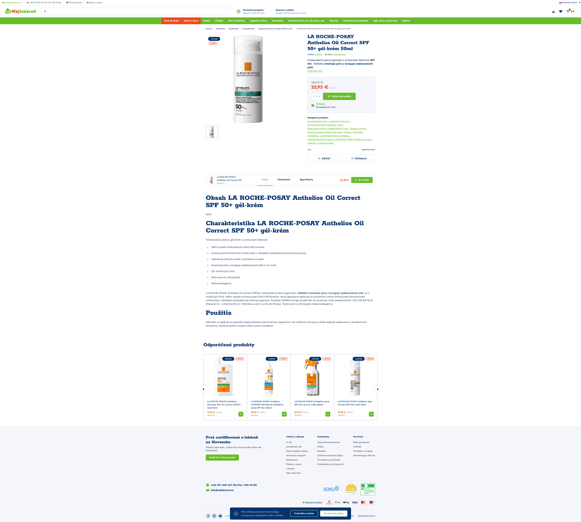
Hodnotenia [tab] (284, 179)
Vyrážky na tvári (358, 128)
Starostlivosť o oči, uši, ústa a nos (306, 20)
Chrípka (219, 20)
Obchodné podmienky (328, 442)
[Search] (45, 11)
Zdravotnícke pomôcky (355, 20)
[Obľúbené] (561, 11)
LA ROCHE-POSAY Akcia (320, 139)
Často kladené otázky (297, 451)
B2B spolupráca (361, 442)
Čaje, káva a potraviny (385, 20)
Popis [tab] (265, 179)
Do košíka (363, 180)
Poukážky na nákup (363, 451)
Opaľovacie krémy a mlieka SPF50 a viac (275, 29)
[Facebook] (208, 516)
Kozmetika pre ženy (317, 121)
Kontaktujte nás (294, 446)
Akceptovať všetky (334, 513)
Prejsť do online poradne (222, 457)
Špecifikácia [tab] (306, 179)
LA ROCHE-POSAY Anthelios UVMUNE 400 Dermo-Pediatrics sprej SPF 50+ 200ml (267, 404)
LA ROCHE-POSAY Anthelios (335, 135)
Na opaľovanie (248, 29)
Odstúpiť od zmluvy (366, 516)
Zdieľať (326, 158)
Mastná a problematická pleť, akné (324, 132)
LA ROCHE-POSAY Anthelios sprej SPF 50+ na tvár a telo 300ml (311, 403)
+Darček (214, 39)
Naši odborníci (293, 473)
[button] (240, 414)
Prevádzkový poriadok (328, 459)
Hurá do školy (171, 20)
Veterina (333, 20)
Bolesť (206, 20)
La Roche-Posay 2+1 (339, 121)
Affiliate (357, 446)
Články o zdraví (294, 464)
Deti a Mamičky (236, 20)
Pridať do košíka (341, 96)
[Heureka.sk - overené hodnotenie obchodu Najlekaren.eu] (351, 489)
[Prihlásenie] (553, 11)
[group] (225, 387)
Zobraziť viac (314, 70)
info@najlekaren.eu (222, 490)
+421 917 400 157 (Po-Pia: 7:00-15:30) (234, 484)
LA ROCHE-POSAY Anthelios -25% (325, 125)
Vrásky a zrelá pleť (353, 132)
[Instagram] (214, 516)
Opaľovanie (234, 29)
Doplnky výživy (258, 20)
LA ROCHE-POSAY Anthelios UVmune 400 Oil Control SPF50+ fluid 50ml (224, 404)
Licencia (290, 468)
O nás (289, 442)
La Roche (318, 54)
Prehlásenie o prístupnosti (330, 464)
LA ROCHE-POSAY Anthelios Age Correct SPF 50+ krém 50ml (355, 403)
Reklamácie (292, 459)
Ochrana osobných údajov (330, 455)
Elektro (406, 20)
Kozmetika (277, 20)
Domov (209, 29)
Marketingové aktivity (364, 455)
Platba (320, 446)
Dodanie (321, 451)
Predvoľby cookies (304, 513)
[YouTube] (220, 516)
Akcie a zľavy (191, 20)
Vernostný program (296, 455)
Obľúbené (360, 158)
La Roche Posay (339, 54)
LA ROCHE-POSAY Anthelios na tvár (353, 139)
